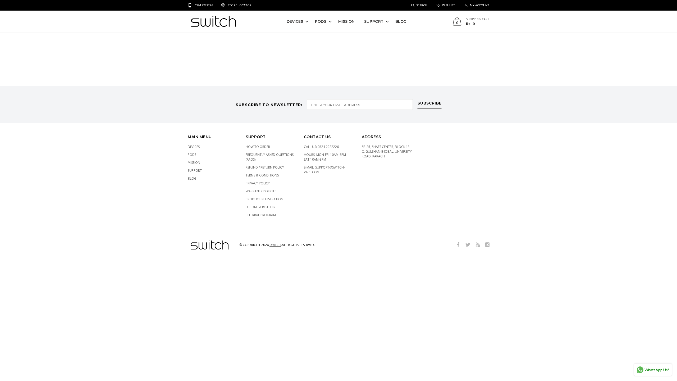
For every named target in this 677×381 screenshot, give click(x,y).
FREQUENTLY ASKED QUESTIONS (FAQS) (270, 157)
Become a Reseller (260, 207)
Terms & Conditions (262, 175)
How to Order (258, 146)
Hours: (325, 157)
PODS (320, 21)
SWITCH (275, 245)
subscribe (430, 103)
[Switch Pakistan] (213, 21)
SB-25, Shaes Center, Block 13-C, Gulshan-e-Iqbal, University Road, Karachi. (387, 151)
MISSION (346, 21)
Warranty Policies (261, 191)
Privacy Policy (258, 183)
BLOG (400, 21)
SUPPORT (373, 21)
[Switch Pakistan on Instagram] (487, 245)
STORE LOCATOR (239, 5)
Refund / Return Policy (265, 167)
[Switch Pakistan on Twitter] (468, 245)
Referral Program (261, 215)
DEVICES (295, 21)
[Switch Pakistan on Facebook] (458, 245)
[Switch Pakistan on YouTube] (478, 245)
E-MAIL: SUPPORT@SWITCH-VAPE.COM (324, 169)
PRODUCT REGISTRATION (264, 199)
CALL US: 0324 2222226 (321, 146)
